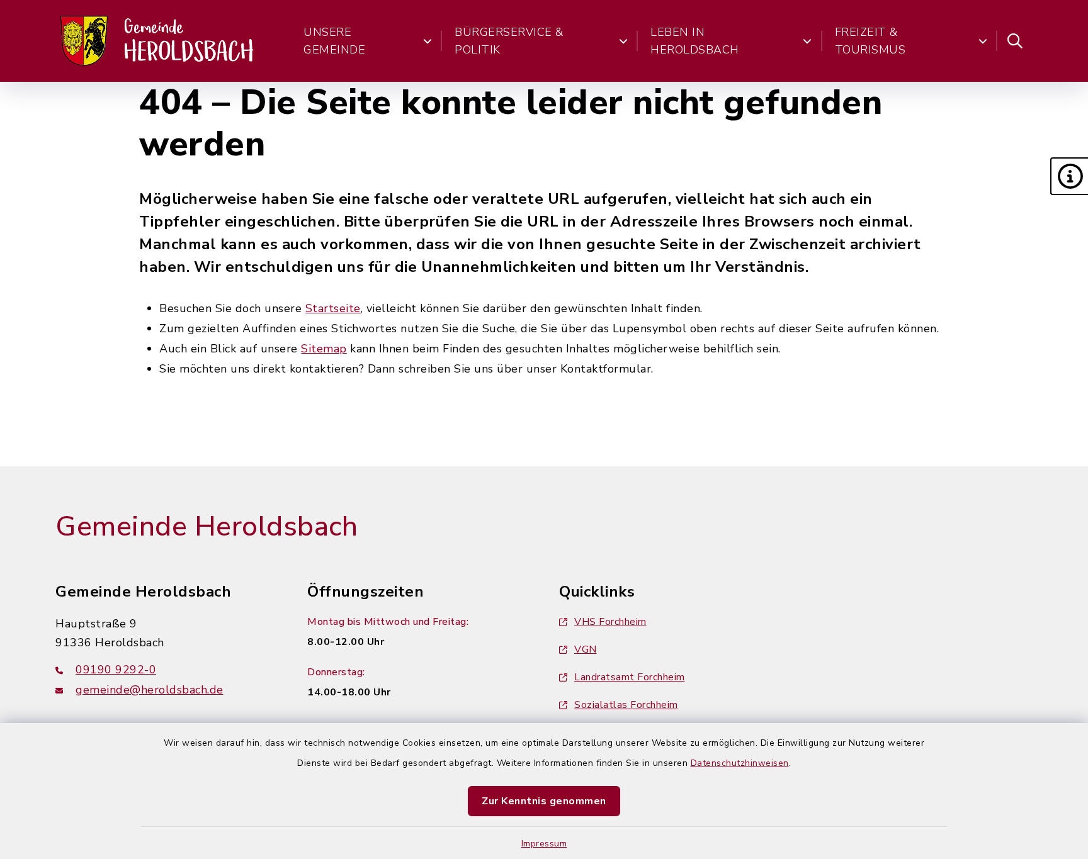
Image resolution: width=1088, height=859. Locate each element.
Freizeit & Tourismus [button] (870, 41)
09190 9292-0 (116, 669)
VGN (585, 649)
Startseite (333, 308)
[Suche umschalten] (1015, 40)
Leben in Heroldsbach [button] (694, 41)
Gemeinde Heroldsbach (206, 527)
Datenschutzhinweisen (740, 763)
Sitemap (324, 348)
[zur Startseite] (158, 41)
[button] (1069, 176)
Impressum (544, 844)
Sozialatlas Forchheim (626, 705)
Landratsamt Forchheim (629, 677)
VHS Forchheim (610, 622)
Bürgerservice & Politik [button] (509, 41)
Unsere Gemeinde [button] (334, 41)
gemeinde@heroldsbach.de (150, 689)
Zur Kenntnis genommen (544, 801)
